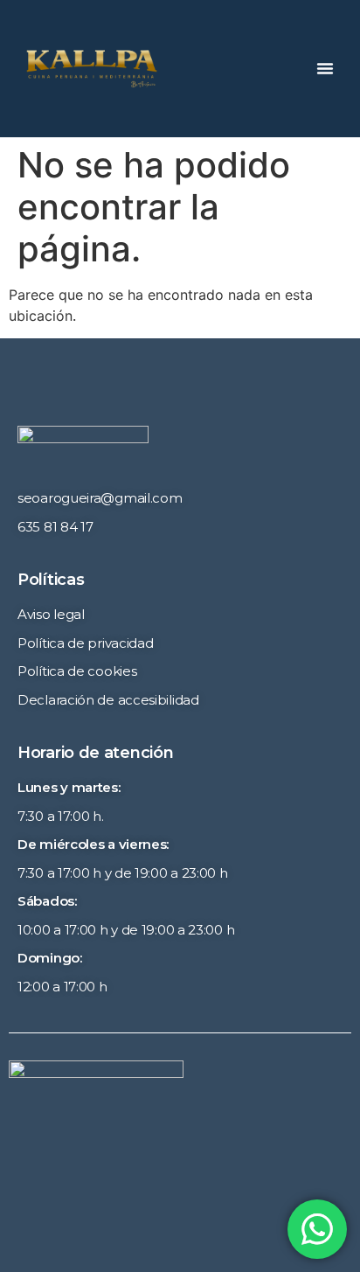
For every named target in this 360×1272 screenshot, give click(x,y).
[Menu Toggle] (325, 68)
